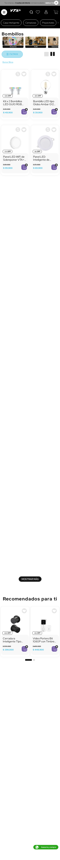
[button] (28, 596)
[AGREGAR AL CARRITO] (24, 111)
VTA (8, 62)
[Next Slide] (55, 42)
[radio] (46, 54)
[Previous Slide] (4, 42)
